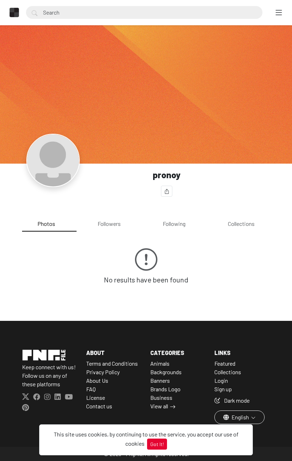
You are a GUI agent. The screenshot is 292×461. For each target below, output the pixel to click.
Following (174, 223)
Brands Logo (165, 389)
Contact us (99, 406)
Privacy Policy (103, 372)
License (95, 397)
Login (221, 380)
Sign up (223, 389)
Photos (46, 223)
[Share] (166, 191)
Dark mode (236, 400)
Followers (109, 223)
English (240, 417)
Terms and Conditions (112, 363)
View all (159, 406)
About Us (97, 380)
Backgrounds (166, 372)
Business (161, 397)
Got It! (157, 444)
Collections (241, 223)
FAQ (91, 389)
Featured (224, 363)
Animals (160, 363)
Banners (160, 380)
